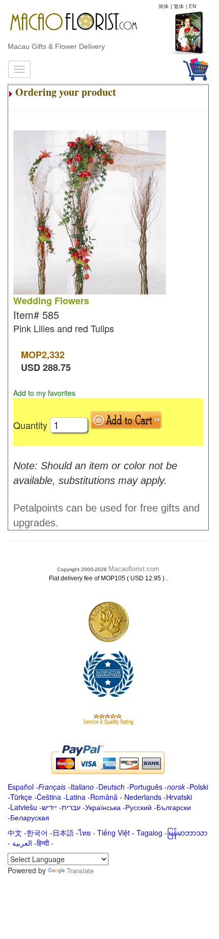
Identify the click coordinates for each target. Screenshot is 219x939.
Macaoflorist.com (133, 569)
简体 (163, 6)
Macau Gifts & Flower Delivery (56, 46)
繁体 (179, 6)
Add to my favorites (44, 393)
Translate (80, 870)
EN (192, 6)
